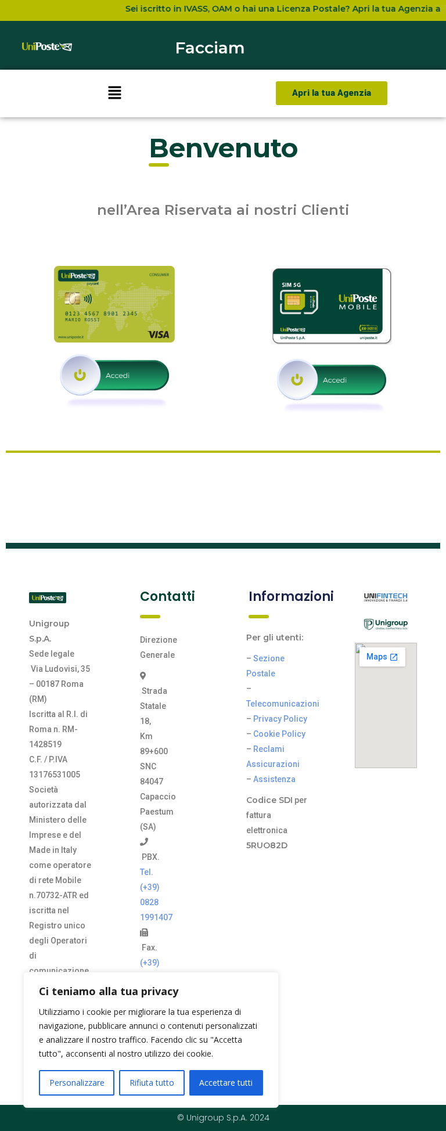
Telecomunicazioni (282, 703)
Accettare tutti (226, 1082)
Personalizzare (77, 1082)
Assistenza (274, 779)
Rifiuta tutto (152, 1082)
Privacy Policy (280, 718)
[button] (114, 93)
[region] (151, 1040)
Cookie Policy (279, 734)
